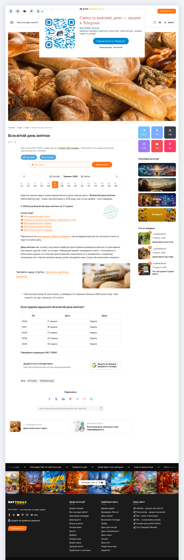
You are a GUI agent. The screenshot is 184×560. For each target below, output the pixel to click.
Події (27, 128)
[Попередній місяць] (24, 176)
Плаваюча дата (47, 381)
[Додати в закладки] (15, 142)
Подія (19, 128)
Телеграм (30, 157)
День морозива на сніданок (38, 230)
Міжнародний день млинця (38, 226)
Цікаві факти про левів (162, 257)
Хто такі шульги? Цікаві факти (163, 272)
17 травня (33, 381)
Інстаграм (49, 157)
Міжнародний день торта (37, 216)
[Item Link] (157, 169)
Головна (11, 128)
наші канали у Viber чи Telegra (53, 236)
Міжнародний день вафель (38, 223)
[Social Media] (11, 11)
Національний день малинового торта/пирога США (50, 220)
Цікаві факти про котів (162, 242)
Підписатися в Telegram (110, 41)
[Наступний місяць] (117, 176)
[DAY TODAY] (17, 503)
